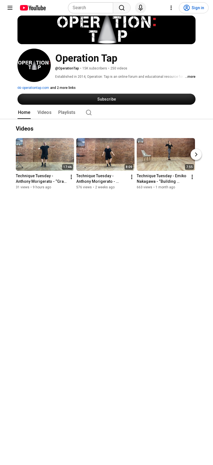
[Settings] (171, 7)
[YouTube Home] (33, 8)
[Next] (196, 154)
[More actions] (71, 177)
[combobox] (92, 7)
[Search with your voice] (140, 7)
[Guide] (10, 7)
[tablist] (106, 112)
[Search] (122, 7)
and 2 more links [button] (63, 88)
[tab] (24, 112)
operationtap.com (35, 88)
